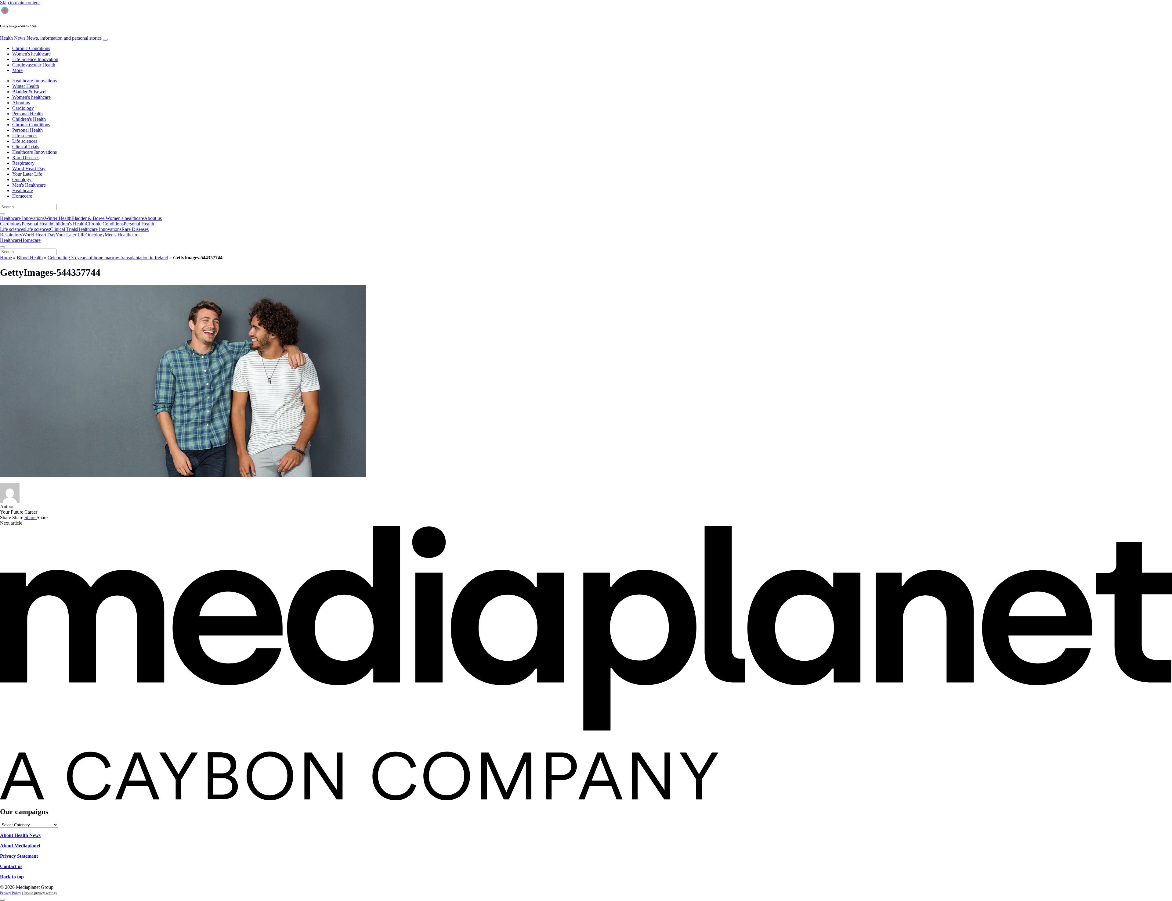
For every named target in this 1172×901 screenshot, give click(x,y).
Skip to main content (20, 2)
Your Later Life (27, 174)
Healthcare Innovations (34, 80)
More (17, 70)
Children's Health (29, 119)
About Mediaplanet (20, 845)
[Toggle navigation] (105, 40)
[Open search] (2, 214)
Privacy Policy (10, 893)
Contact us (11, 866)
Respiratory (23, 163)
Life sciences (24, 135)
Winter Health (25, 86)
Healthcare (22, 190)
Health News (51, 38)
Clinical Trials (25, 146)
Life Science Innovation (35, 59)
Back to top (12, 876)
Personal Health (27, 113)
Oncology (21, 179)
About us (21, 102)
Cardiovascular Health (33, 64)
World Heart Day (28, 168)
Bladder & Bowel (29, 91)
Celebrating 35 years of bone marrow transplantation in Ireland (108, 257)
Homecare (22, 196)
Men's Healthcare (29, 185)
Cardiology (23, 108)
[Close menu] (2, 247)
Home (6, 257)
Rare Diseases (25, 157)
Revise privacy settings (40, 893)
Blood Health (30, 257)
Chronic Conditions (31, 48)
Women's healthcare (31, 53)
